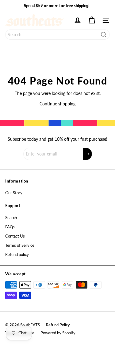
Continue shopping (57, 103)
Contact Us (15, 236)
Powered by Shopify (57, 332)
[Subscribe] (87, 154)
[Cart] (92, 20)
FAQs (10, 226)
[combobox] (57, 34)
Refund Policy (58, 324)
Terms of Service (19, 245)
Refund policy (17, 254)
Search (11, 217)
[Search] (104, 34)
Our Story (13, 192)
